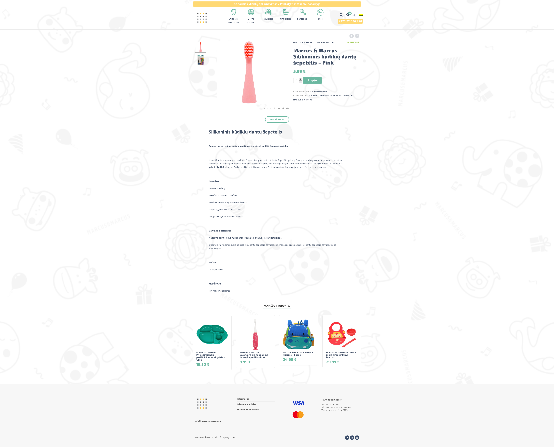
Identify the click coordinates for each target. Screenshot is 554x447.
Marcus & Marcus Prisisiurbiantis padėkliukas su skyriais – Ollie (210, 356)
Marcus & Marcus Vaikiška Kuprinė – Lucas (298, 354)
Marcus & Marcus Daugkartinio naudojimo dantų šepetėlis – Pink (254, 355)
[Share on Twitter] (278, 108)
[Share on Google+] (287, 108)
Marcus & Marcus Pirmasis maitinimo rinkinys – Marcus (341, 355)
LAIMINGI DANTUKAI (325, 42)
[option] (200, 47)
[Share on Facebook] (274, 108)
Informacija (243, 398)
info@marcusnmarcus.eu (208, 421)
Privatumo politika (246, 404)
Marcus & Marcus (302, 42)
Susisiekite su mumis (248, 409)
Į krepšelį (312, 80)
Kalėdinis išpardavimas (319, 95)
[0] (347, 15)
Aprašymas (277, 119)
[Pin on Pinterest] (282, 108)
